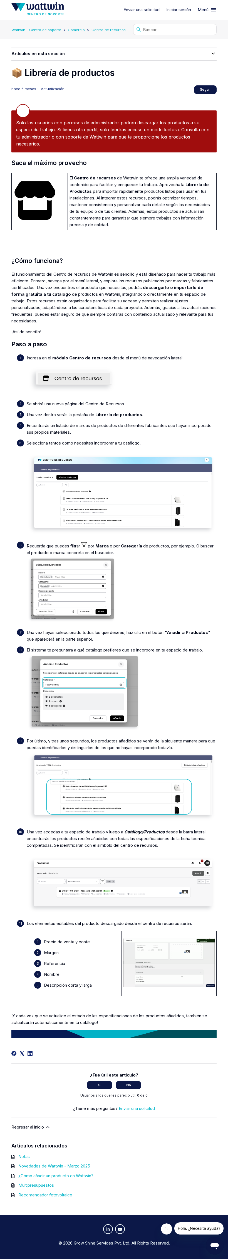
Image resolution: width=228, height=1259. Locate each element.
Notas (24, 1156)
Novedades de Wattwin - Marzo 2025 (54, 1166)
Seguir (205, 89)
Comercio (76, 30)
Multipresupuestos (36, 1185)
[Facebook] (13, 1053)
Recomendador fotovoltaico (45, 1195)
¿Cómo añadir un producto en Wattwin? (55, 1175)
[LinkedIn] (30, 1053)
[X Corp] (21, 1053)
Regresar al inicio (28, 1127)
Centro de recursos (108, 30)
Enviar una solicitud (141, 9)
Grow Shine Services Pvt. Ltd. (102, 1243)
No (128, 1085)
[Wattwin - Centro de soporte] (37, 10)
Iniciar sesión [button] (178, 9)
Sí (99, 1085)
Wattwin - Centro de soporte (36, 30)
